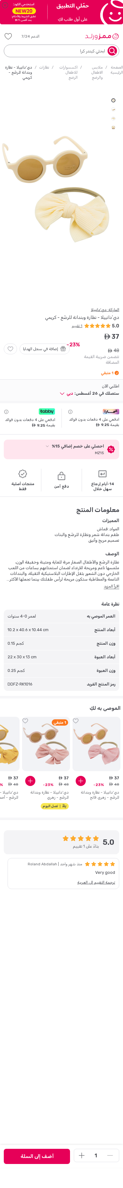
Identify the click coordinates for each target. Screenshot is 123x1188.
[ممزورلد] (101, 36)
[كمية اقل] (110, 1155)
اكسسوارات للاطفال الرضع (68, 72)
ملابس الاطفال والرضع (97, 72)
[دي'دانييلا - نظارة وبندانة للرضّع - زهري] (46, 744)
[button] (35, 36)
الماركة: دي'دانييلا (105, 310)
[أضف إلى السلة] (81, 781)
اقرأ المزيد (111, 586)
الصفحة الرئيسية (116, 70)
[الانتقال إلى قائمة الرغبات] (10, 349)
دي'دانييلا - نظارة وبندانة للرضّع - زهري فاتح (100, 795)
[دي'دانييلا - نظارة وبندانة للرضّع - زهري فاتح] (96, 744)
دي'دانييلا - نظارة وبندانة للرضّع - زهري (49, 795)
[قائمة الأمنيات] (8, 36)
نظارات (44, 67)
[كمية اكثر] (81, 1155)
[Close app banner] (5, 5)
